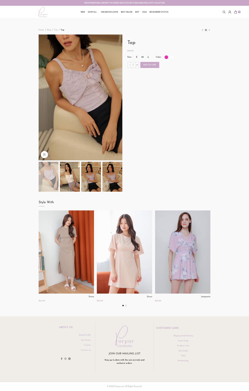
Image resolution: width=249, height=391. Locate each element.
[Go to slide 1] (123, 305)
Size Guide (183, 351)
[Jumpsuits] (182, 252)
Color (158, 57)
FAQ (183, 356)
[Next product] (209, 30)
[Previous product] (202, 30)
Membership (183, 361)
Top (56, 30)
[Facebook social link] (61, 359)
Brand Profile (85, 335)
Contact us (86, 350)
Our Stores (86, 340)
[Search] (224, 12)
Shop (49, 30)
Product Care (183, 346)
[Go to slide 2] (126, 305)
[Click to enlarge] (44, 154)
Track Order (183, 341)
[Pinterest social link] (69, 359)
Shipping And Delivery (183, 336)
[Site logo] (43, 12)
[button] (42, 176)
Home (41, 30)
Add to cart (149, 65)
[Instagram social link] (65, 359)
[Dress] (66, 252)
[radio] (136, 57)
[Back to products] (206, 30)
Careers (87, 345)
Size (129, 57)
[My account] (230, 12)
